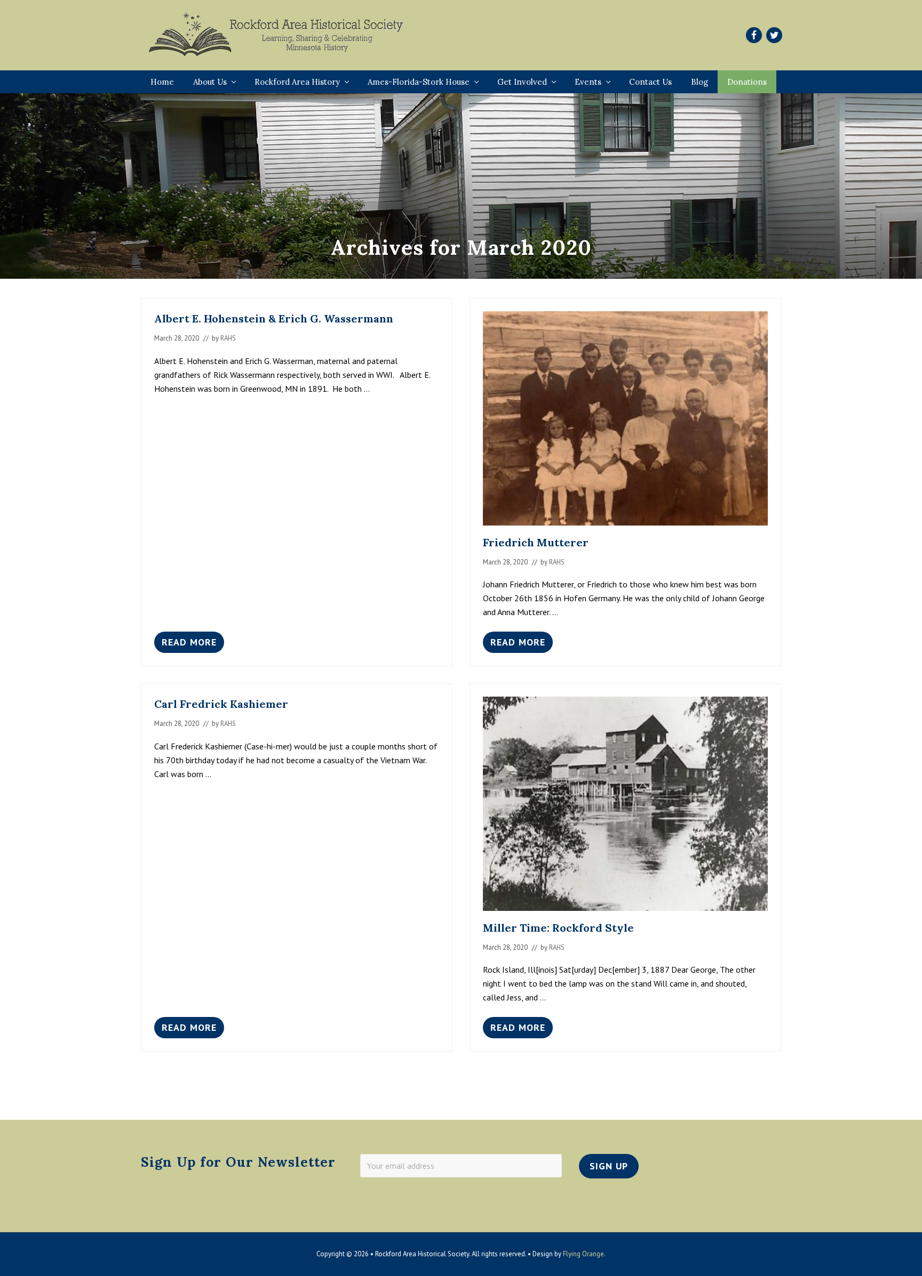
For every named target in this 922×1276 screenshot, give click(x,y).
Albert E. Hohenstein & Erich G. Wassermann (273, 318)
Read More (189, 644)
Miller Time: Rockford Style (558, 927)
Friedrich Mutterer (536, 542)
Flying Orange (583, 1253)
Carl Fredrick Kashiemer (221, 703)
